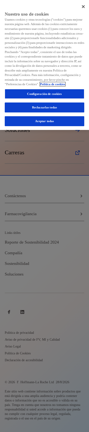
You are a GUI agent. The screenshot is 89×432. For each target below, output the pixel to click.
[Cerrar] (83, 6)
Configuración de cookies (44, 94)
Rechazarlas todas (44, 107)
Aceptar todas (44, 121)
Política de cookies (52, 84)
